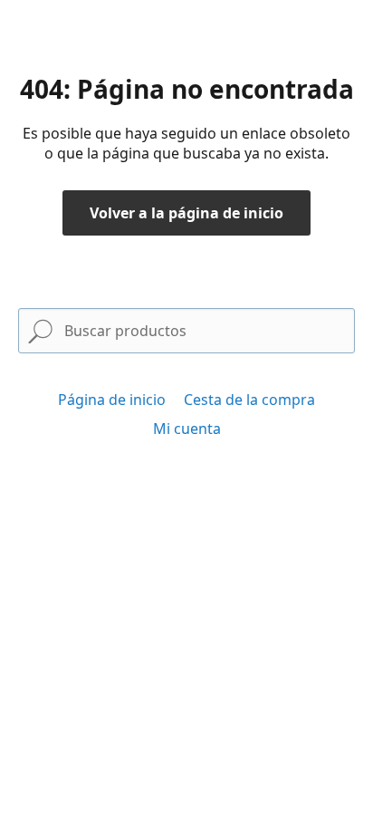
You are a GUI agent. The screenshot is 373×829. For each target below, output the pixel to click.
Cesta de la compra (249, 400)
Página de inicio (112, 400)
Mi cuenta (187, 429)
